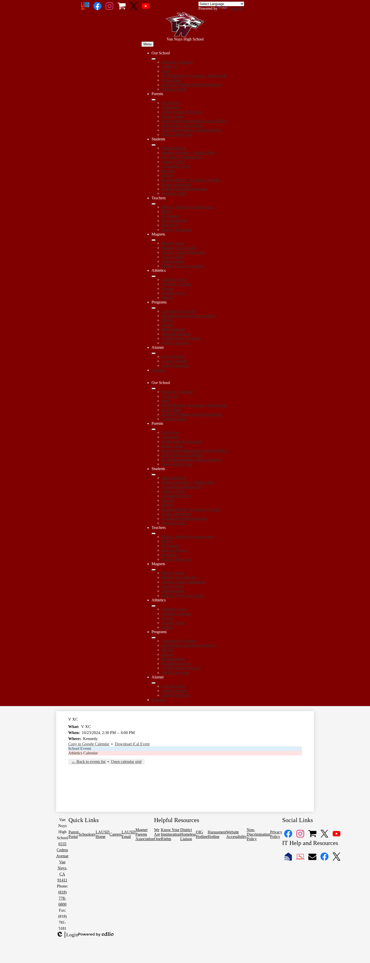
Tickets (167, 297)
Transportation (173, 261)
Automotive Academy (179, 311)
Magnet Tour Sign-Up (179, 248)
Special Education (176, 334)
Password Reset (174, 220)
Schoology (170, 225)
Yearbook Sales (174, 193)
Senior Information (177, 184)
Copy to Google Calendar (88, 744)
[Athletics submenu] (154, 276)
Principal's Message (177, 62)
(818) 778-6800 (62, 898)
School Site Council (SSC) (183, 125)
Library (167, 175)
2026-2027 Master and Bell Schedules (192, 85)
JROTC (168, 320)
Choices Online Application (184, 252)
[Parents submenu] (154, 99)
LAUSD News (174, 356)
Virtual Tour (171, 80)
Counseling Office (176, 166)
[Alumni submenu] (154, 353)
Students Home (174, 148)
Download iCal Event (132, 744)
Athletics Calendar (176, 284)
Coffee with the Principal (181, 112)
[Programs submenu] (154, 308)
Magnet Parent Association (183, 266)
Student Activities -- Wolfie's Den (188, 152)
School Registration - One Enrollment (191, 130)
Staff (165, 71)
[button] (154, 388)
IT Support (170, 216)
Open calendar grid (126, 761)
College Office (173, 162)
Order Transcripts (175, 365)
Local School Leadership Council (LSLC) (195, 121)
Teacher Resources (177, 229)
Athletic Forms (173, 293)
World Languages (176, 343)
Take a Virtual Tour (177, 134)
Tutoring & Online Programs (184, 189)
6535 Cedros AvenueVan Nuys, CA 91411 (62, 862)
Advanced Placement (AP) (183, 157)
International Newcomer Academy (189, 316)
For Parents (171, 103)
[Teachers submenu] (154, 204)
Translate (236, 8)
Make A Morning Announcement (188, 207)
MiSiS (167, 211)
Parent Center (172, 116)
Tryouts (168, 288)
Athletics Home (174, 279)
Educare (168, 171)
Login (67, 935)
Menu (147, 44)
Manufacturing (173, 329)
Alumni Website (174, 361)
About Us (169, 66)
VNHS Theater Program (181, 338)
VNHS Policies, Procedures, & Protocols (194, 75)
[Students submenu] (154, 145)
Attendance (171, 107)
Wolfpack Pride (174, 89)
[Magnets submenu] (154, 240)
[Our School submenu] (154, 59)
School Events (79, 748)
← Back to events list (88, 761)
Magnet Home (173, 243)
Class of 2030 (172, 257)
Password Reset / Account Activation (191, 180)
